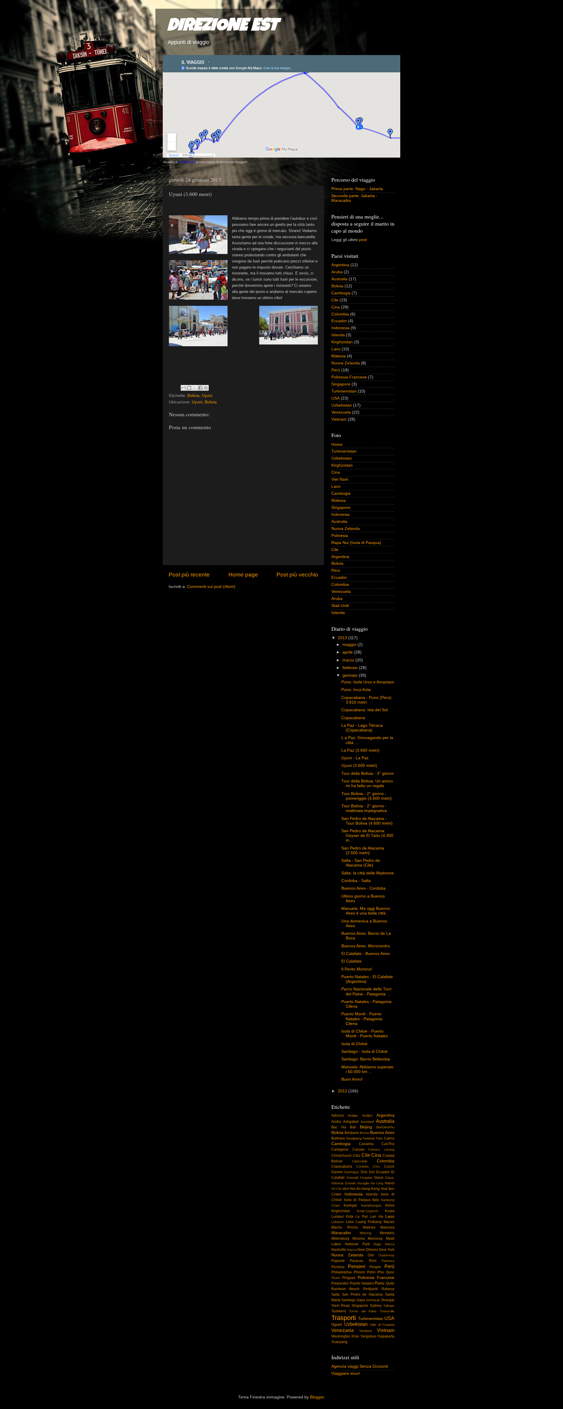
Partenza (387, 1261)
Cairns (389, 1138)
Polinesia (339, 535)
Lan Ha (376, 1216)
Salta (335, 1294)
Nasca (389, 1244)
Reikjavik (370, 1289)
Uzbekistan (341, 405)
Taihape (388, 1305)
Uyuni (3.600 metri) (359, 765)
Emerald (352, 1177)
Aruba (336, 272)
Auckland (367, 1121)
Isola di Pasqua (357, 1200)
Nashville (338, 1250)
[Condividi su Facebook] (200, 388)
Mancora (387, 1227)
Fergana (366, 1177)
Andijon (367, 1115)
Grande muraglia (357, 1183)
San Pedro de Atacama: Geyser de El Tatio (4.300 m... (367, 835)
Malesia (338, 356)
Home (336, 444)
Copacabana (353, 718)
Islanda (338, 335)
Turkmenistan (344, 391)
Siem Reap (340, 1306)
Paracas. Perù (363, 1261)
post (363, 240)
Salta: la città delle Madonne (367, 873)
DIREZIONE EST (222, 27)
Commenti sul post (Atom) (211, 586)
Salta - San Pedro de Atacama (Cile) (360, 862)
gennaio (350, 675)
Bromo (364, 1133)
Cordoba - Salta (356, 881)
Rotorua (387, 1289)
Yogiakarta (385, 1336)
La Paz (361, 1216)
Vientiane (365, 1331)
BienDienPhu (385, 1127)
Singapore (340, 384)
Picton (335, 1278)
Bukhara (338, 1138)
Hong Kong (371, 1189)
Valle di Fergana (382, 1324)
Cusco (389, 1166)
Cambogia (340, 293)
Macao (389, 1222)
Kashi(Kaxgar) (371, 1205)
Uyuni (207, 395)
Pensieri (356, 1266)
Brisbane (352, 1133)
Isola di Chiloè (354, 1044)
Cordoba (362, 1166)
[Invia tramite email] (183, 388)
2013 (343, 638)
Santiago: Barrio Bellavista (365, 1059)
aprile (348, 652)
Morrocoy (375, 1238)
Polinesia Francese (349, 377)
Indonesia (340, 328)
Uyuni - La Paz (355, 758)
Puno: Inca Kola (356, 690)
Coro (376, 1166)
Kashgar (350, 1205)
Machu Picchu (344, 1227)
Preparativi (340, 1283)
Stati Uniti (340, 605)
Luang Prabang (369, 1222)
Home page (243, 575)
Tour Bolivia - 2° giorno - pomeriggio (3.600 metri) (366, 796)
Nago (377, 1244)
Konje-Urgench (367, 1211)
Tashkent (338, 1311)
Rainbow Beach (345, 1289)
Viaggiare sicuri (345, 1373)
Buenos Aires (382, 1132)
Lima (350, 1222)
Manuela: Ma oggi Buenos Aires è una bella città (365, 910)
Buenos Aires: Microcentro (365, 946)
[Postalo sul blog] (189, 388)
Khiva (389, 1205)
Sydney (376, 1306)
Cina (335, 307)
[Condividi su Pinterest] (206, 388)
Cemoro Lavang (381, 1149)
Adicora (337, 1115)
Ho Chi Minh (340, 1188)
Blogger (317, 1397)
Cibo (356, 1156)
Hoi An (355, 1189)
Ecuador (339, 321)
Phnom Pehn (365, 1272)
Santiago (348, 1300)
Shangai (387, 1300)
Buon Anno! (352, 1079)
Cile (334, 300)
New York (386, 1250)
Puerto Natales (362, 1283)
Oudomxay (386, 1255)
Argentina (340, 265)
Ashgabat (350, 1122)
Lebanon (337, 1222)
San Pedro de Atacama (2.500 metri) (362, 850)
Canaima (366, 1144)
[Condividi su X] (195, 388)
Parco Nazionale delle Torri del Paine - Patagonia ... (366, 991)
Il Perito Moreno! (356, 969)
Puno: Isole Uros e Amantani (367, 682)
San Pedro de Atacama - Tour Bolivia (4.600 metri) (367, 820)
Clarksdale (359, 1161)
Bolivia (193, 395)
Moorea (358, 1238)
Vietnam (339, 419)
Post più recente (189, 575)
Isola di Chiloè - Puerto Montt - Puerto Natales (364, 1033)
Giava (378, 1178)
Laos (335, 349)
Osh (371, 1255)
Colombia (340, 314)
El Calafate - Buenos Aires (365, 953)
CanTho (387, 1144)
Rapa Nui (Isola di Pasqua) (356, 542)
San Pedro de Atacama (362, 1294)
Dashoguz (351, 1172)
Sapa (361, 1300)
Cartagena (339, 1149)
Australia (339, 279)
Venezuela (341, 412)
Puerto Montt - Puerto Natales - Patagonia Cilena (361, 1019)
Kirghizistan (342, 342)
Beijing (366, 1127)
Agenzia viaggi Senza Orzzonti (359, 1366)
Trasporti (343, 1317)
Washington (340, 1336)
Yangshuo (368, 1336)
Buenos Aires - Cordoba (363, 888)
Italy (375, 1200)
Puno (379, 1283)
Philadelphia (341, 1272)
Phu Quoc (385, 1272)
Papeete (338, 1261)
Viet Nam (339, 479)
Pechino (338, 1267)
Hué (384, 1189)
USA (335, 398)
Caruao (358, 1149)
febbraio (350, 668)
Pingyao (348, 1278)
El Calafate (351, 961)
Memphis (387, 1233)
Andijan (353, 1115)
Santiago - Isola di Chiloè (364, 1051)
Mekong (365, 1233)
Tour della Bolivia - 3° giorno (367, 773)
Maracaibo (341, 1233)
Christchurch (341, 1156)
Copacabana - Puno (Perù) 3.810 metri (366, 699)
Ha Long (377, 1183)
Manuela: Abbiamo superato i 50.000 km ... (367, 1069)
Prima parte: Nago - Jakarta (357, 189)
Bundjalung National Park (364, 1138)
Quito (390, 1283)
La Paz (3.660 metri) (360, 750)
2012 (343, 1091)
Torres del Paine (363, 1311)
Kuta (349, 1216)
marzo (348, 660)
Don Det (367, 1172)
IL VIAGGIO (186, 162)
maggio (349, 644)
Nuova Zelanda (345, 363)
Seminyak (373, 1300)
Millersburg (340, 1238)
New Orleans (367, 1250)
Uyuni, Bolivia (204, 402)
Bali (353, 1127)
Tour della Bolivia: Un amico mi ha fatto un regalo (367, 783)
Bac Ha (338, 1127)
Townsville (387, 1311)
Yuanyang (339, 1342)
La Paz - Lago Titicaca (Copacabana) (362, 727)
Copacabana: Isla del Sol (364, 710)
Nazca (352, 1249)
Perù (335, 370)
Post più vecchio (297, 575)
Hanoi (389, 1183)
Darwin (337, 1172)
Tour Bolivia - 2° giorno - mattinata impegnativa (364, 808)
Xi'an (355, 1336)
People (375, 1267)
